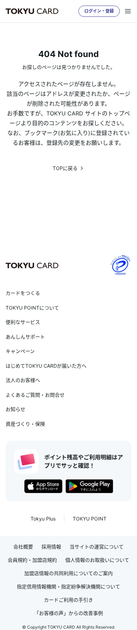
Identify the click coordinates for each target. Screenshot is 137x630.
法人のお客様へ (23, 380)
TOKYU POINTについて (32, 308)
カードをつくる (23, 293)
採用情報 (51, 546)
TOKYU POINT (89, 519)
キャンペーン (20, 351)
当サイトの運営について (97, 546)
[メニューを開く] (127, 11)
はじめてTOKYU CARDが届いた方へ (46, 366)
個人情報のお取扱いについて (97, 560)
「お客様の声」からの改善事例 (68, 613)
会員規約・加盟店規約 (32, 560)
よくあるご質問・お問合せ (35, 395)
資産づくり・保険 (25, 424)
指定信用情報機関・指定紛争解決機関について (68, 586)
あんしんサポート (25, 337)
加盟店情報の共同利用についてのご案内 (68, 573)
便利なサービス (23, 322)
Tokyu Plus (43, 519)
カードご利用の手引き (68, 599)
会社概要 (23, 546)
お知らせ (15, 409)
